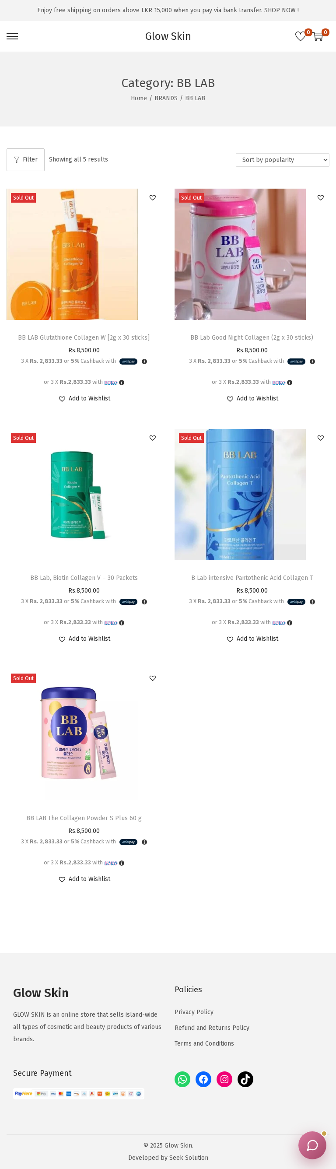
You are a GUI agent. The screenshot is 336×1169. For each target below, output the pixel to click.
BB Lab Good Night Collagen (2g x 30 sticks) (251, 337)
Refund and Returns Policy (212, 1028)
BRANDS (166, 98)
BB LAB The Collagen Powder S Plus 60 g (84, 818)
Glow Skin (168, 36)
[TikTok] (245, 1079)
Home (139, 98)
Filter (30, 159)
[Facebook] (203, 1079)
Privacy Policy (194, 1012)
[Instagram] (224, 1079)
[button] (152, 197)
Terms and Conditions (204, 1043)
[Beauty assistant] (312, 1145)
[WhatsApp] (182, 1079)
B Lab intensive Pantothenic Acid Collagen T (252, 578)
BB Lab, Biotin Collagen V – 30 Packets (84, 578)
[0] (300, 36)
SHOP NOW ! (281, 10)
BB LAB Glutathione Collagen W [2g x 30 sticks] (84, 337)
